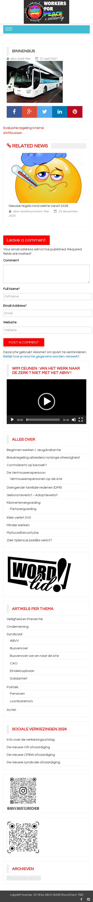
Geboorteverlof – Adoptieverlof (32, 495)
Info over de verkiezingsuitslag (31, 739)
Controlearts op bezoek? (27, 465)
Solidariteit (18, 678)
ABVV (14, 640)
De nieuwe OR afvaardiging (28, 747)
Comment (11, 260)
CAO (14, 663)
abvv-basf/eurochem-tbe (31, 211)
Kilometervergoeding (23, 502)
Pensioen (17, 693)
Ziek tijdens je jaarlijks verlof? (29, 540)
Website (10, 322)
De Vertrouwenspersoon (26, 472)
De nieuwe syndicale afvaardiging (33, 762)
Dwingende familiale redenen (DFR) (34, 487)
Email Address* (15, 305)
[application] (46, 401)
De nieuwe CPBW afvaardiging (31, 754)
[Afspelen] (12, 420)
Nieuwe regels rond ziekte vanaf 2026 (38, 206)
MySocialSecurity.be (23, 532)
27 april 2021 (49, 58)
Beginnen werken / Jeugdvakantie (34, 450)
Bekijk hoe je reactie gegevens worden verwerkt (41, 356)
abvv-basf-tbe (20, 58)
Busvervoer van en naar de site (34, 655)
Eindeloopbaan (22, 671)
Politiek (12, 687)
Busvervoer (19, 648)
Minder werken (18, 525)
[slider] (43, 420)
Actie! (11, 709)
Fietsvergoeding (23, 509)
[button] (46, 401)
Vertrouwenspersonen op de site (36, 479)
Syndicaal (14, 634)
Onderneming (18, 626)
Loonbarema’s (21, 701)
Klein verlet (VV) (19, 517)
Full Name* (11, 289)
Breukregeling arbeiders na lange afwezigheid (43, 457)
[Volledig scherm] (81, 420)
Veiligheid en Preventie (25, 619)
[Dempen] (74, 420)
